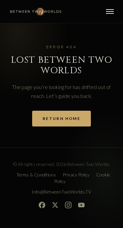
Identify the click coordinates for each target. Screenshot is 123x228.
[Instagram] (68, 205)
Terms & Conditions (36, 174)
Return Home (61, 118)
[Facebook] (42, 205)
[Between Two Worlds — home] (36, 11)
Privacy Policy (76, 174)
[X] (55, 205)
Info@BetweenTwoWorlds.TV (61, 191)
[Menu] (110, 11)
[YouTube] (81, 205)
